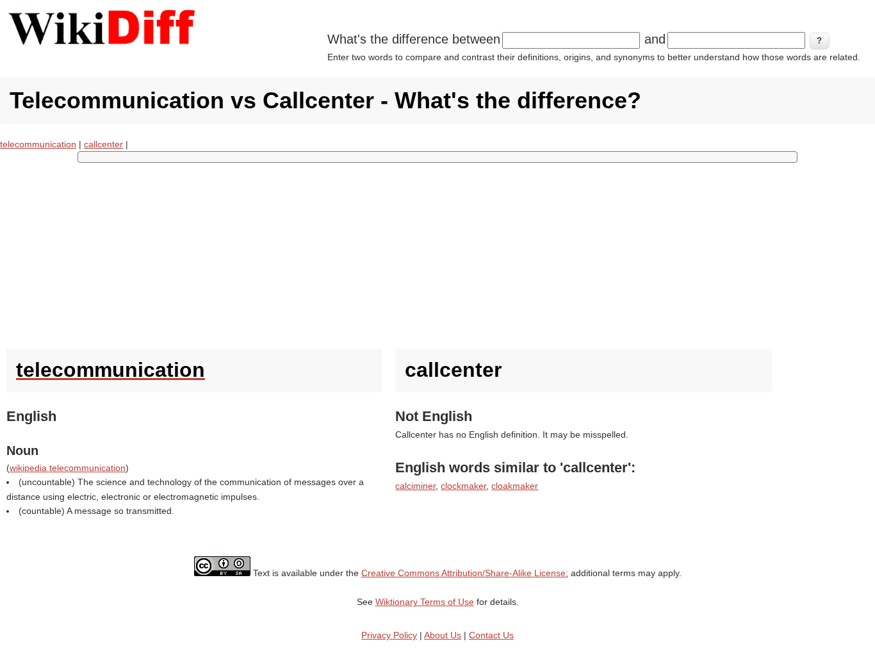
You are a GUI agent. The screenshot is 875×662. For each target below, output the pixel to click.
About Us (442, 635)
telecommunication (38, 144)
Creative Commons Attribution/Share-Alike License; (464, 573)
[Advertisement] (437, 252)
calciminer (415, 486)
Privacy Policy (389, 635)
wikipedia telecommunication (68, 468)
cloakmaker (514, 486)
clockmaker (463, 486)
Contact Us (491, 635)
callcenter (103, 144)
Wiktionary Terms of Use (424, 602)
